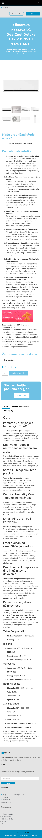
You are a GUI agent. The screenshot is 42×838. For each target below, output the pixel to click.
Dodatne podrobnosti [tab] (20, 406)
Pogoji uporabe (24, 835)
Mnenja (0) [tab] (8, 411)
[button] (2, 2)
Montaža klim (6, 816)
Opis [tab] (6, 406)
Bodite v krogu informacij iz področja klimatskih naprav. (17, 773)
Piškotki (34, 835)
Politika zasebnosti (10, 835)
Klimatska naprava (20, 49)
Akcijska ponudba (7, 814)
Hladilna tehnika (7, 819)
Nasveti (4, 821)
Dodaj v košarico (18, 373)
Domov (9, 49)
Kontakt (4, 824)
